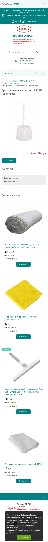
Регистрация (31, 21)
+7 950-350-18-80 (27, 16)
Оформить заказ (27, 63)
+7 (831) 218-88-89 (13, 16)
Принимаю (24, 537)
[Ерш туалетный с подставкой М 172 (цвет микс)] (24, 121)
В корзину (9, 160)
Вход (17, 21)
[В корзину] (16, 61)
